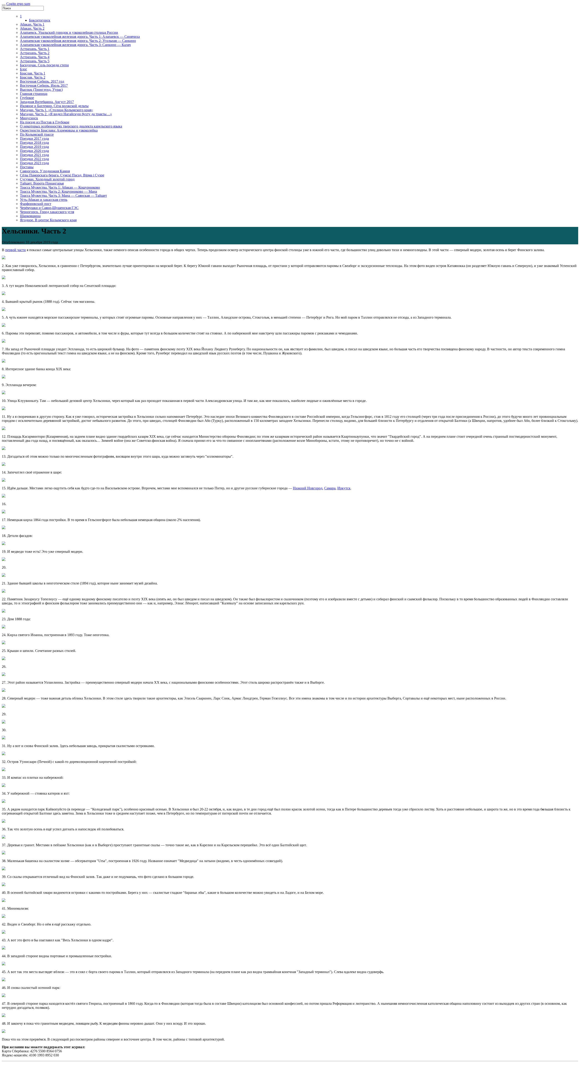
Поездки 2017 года (34, 138)
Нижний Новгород (307, 488)
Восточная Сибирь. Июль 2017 (44, 85)
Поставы (27, 167)
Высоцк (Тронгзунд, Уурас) (41, 89)
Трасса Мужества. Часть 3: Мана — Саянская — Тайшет (63, 195)
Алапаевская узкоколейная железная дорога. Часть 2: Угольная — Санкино (78, 41)
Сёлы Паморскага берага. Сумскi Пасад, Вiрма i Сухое (62, 175)
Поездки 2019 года (34, 147)
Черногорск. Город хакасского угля (47, 212)
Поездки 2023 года (34, 163)
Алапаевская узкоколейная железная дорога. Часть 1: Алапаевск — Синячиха (80, 36)
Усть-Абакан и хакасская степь (43, 200)
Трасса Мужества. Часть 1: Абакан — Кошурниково (60, 187)
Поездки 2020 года (34, 151)
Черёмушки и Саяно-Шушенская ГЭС (49, 208)
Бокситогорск (39, 20)
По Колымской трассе (37, 134)
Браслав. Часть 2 (32, 77)
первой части (15, 250)
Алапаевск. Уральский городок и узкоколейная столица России (69, 32)
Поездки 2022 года (34, 159)
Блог (23, 69)
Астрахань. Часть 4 (34, 57)
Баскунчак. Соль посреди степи (44, 65)
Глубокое (27, 98)
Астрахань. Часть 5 (34, 61)
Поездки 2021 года (34, 155)
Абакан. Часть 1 (32, 24)
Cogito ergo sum (18, 4)
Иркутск (343, 488)
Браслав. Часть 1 (32, 73)
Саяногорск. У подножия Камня (45, 171)
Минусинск (29, 118)
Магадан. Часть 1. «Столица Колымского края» (56, 110)
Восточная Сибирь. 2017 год (42, 81)
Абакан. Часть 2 (32, 28)
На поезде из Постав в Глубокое (44, 122)
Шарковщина (30, 216)
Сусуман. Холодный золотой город (47, 179)
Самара (330, 488)
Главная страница (33, 94)
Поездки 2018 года (34, 142)
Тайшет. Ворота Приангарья (42, 183)
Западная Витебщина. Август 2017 (47, 102)
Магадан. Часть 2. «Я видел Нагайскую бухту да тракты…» (66, 114)
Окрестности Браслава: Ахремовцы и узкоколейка (59, 130)
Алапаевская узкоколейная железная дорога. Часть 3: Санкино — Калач (75, 45)
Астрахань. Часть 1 (34, 49)
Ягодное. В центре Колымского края (48, 220)
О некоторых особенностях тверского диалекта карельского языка (71, 126)
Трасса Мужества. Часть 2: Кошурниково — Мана (58, 191)
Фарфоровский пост (35, 204)
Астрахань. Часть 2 (34, 53)
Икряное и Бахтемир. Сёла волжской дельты (54, 106)
